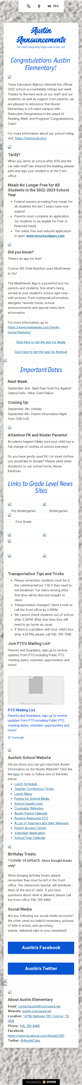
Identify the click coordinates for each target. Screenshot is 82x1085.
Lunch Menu (23, 794)
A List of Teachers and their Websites (41, 823)
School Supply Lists (28, 804)
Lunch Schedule (25, 784)
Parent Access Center (30, 828)
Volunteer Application (29, 833)
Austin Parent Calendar (30, 813)
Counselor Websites (29, 808)
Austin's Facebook (41, 947)
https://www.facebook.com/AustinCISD (36, 1036)
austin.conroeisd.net (36, 1011)
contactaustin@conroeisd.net (39, 1006)
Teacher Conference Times (34, 789)
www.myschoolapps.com (45, 236)
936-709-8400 (30, 1026)
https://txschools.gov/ (31, 138)
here (16, 774)
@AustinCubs (30, 1041)
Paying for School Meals (31, 799)
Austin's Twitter (41, 968)
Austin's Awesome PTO (31, 818)
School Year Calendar (29, 838)
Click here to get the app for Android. (41, 352)
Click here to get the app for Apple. (41, 342)
